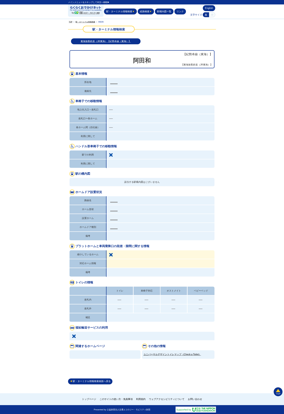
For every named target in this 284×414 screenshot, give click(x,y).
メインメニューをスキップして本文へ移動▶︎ (88, 2)
